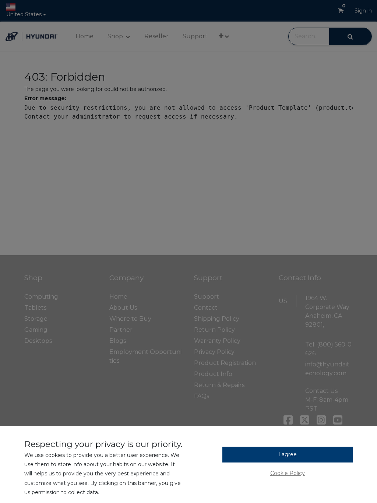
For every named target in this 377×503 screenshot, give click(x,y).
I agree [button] (287, 454)
